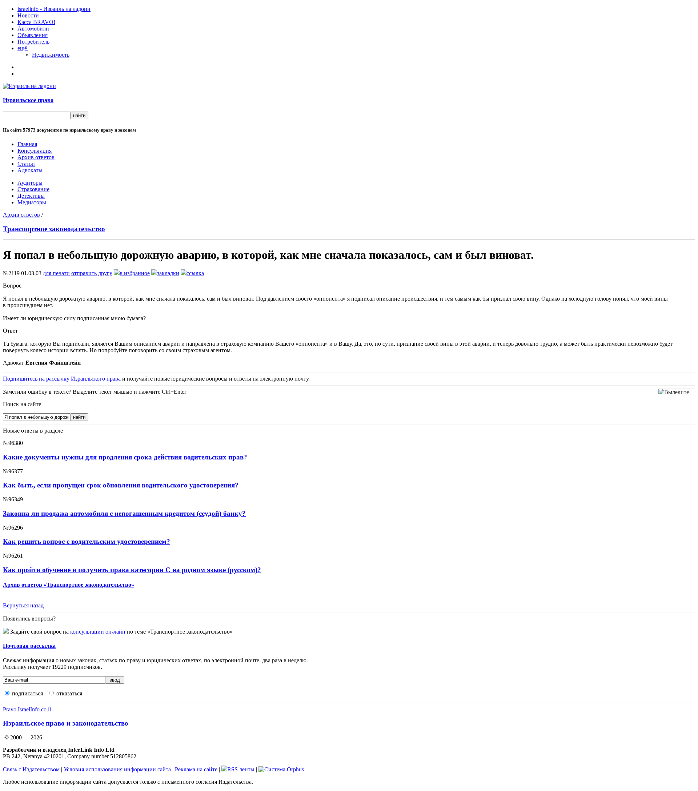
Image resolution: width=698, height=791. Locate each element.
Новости (28, 15)
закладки (168, 273)
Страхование (33, 189)
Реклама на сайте (196, 769)
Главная (27, 144)
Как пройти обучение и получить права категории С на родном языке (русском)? (132, 570)
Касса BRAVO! (36, 22)
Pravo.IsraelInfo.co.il (27, 709)
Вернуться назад (23, 605)
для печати (56, 273)
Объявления (32, 35)
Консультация (34, 151)
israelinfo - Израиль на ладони (54, 9)
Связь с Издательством (31, 769)
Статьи (26, 164)
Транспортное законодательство (54, 229)
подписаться (27, 693)
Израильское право (28, 100)
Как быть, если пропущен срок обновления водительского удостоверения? (120, 485)
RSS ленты (240, 769)
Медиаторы (31, 202)
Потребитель (33, 42)
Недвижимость (50, 55)
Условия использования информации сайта (117, 769)
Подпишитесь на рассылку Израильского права (62, 379)
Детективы (31, 196)
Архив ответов (36, 157)
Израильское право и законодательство (65, 723)
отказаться (69, 693)
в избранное (135, 273)
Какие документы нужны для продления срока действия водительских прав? (125, 457)
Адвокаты (30, 170)
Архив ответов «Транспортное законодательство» (68, 585)
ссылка (195, 273)
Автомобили (33, 28)
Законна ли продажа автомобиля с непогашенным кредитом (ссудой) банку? (124, 513)
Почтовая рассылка (29, 646)
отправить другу (91, 273)
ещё (22, 48)
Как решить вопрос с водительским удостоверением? (86, 541)
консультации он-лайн (97, 632)
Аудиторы (30, 183)
